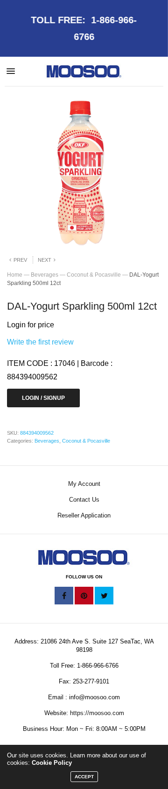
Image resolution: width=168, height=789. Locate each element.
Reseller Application (84, 515)
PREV (20, 260)
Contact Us (84, 499)
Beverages (44, 275)
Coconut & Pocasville (94, 275)
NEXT (44, 260)
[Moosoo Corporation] (84, 71)
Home (14, 275)
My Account (84, 483)
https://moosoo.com (97, 712)
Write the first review (40, 342)
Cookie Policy (52, 762)
